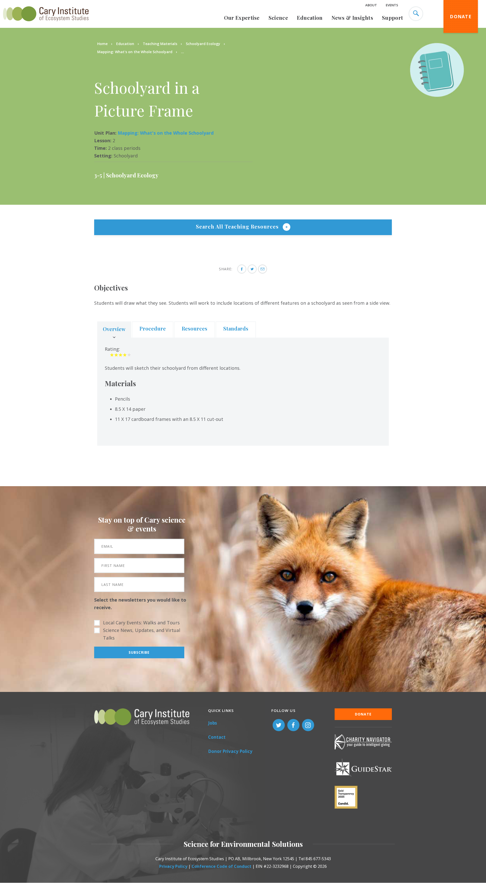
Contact (217, 737)
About (371, 5)
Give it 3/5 (120, 355)
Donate (461, 16)
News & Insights (352, 17)
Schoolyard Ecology (203, 43)
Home (102, 43)
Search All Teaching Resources (238, 226)
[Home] (46, 24)
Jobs (212, 723)
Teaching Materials (160, 43)
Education (310, 17)
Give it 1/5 (112, 355)
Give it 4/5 (125, 355)
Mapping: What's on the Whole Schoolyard (134, 51)
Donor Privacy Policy (230, 751)
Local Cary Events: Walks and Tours (141, 623)
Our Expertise (242, 17)
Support (392, 17)
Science (278, 17)
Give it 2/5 (116, 355)
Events (392, 5)
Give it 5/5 (129, 355)
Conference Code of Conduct (221, 866)
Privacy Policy (173, 866)
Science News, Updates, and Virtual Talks (141, 634)
